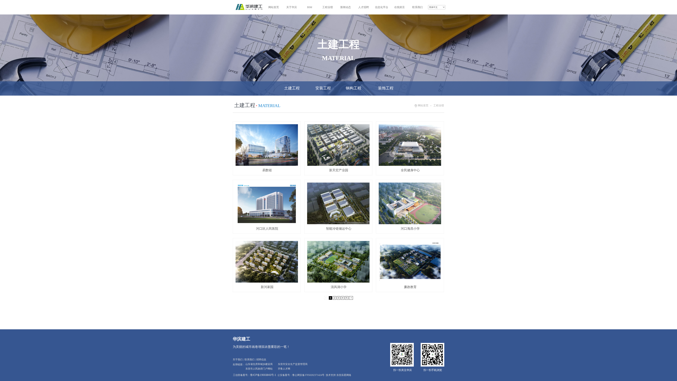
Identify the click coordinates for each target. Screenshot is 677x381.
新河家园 (267, 287)
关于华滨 (291, 7)
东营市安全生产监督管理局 (292, 364)
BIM (309, 7)
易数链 (267, 170)
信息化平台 (381, 7)
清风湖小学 (339, 287)
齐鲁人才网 (284, 368)
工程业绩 (327, 7)
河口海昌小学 (410, 228)
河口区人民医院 (267, 228)
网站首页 (423, 105)
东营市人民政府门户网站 (259, 368)
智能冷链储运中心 (338, 228)
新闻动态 (345, 7)
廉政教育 (410, 287)
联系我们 (417, 7)
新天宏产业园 (338, 170)
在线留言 (399, 7)
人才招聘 (363, 7)
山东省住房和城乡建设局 (259, 364)
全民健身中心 (410, 170)
